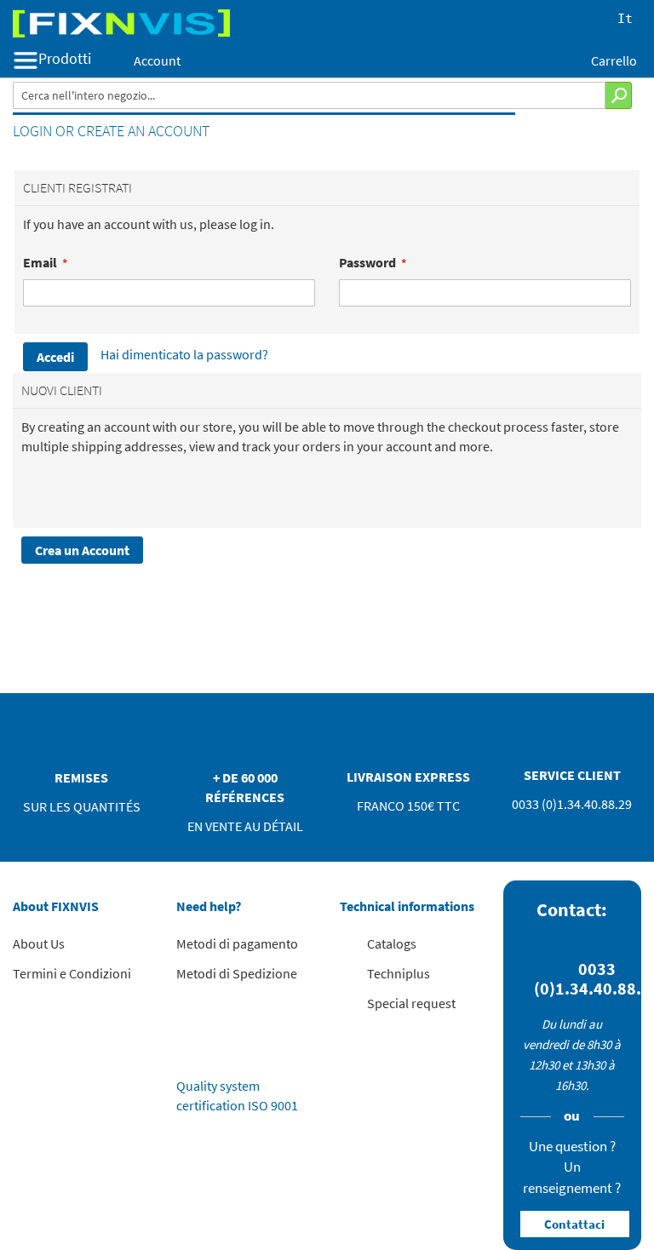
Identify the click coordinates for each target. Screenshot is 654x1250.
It (625, 19)
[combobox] (309, 95)
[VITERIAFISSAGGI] (327, 23)
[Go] (618, 95)
